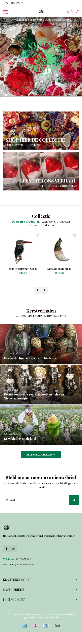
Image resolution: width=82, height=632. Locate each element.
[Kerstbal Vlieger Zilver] (60, 250)
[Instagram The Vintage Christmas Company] (13, 548)
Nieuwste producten (41, 225)
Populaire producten (26, 221)
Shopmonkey (53, 617)
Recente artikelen (39, 454)
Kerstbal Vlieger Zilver (60, 268)
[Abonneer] (74, 500)
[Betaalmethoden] (24, 625)
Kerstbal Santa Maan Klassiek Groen (24, 269)
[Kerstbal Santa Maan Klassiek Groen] (23, 250)
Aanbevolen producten (56, 221)
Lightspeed (28, 617)
